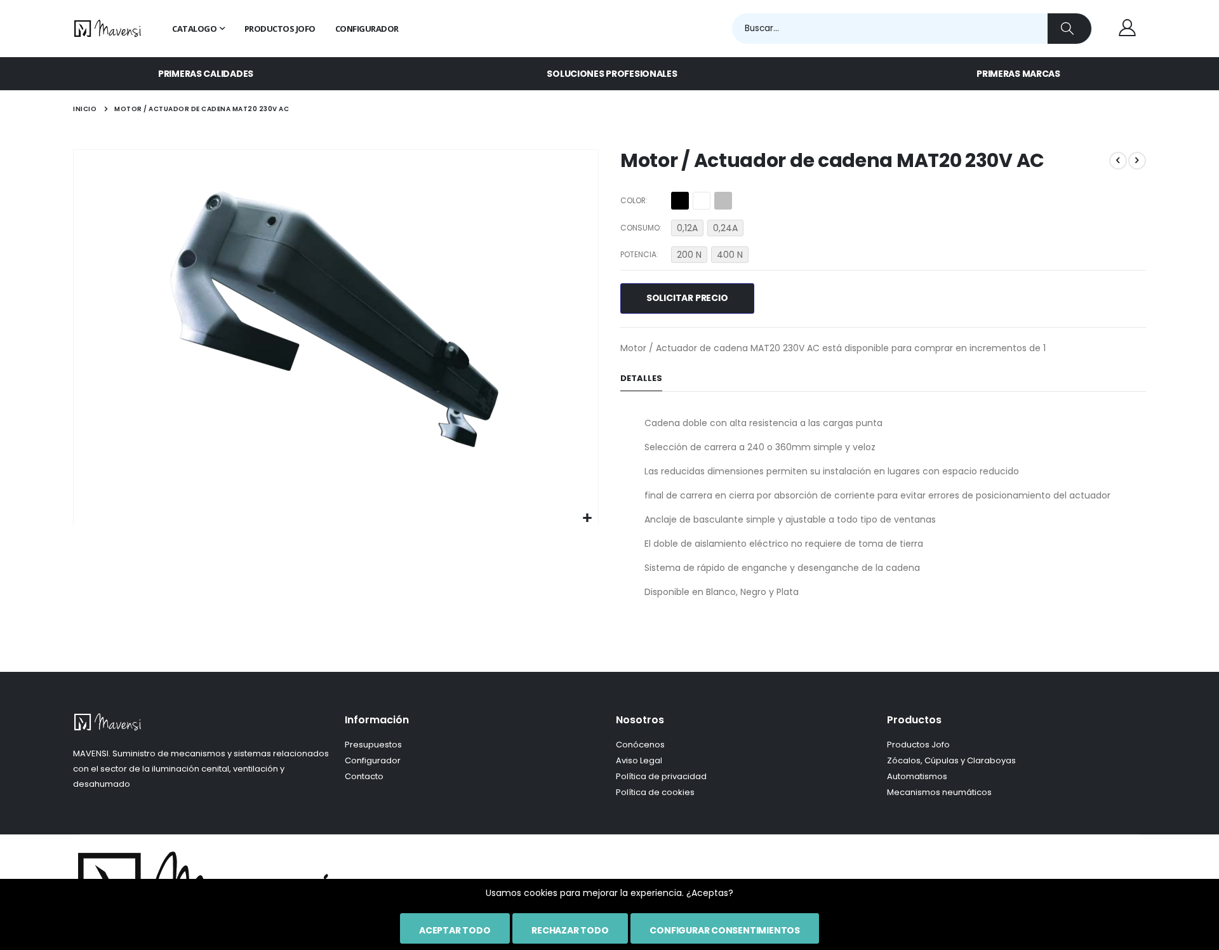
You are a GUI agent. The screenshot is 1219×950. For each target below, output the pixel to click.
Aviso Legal (639, 760)
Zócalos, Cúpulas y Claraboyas (951, 760)
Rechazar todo (569, 930)
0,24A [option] (725, 228)
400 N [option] (730, 254)
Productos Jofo (918, 745)
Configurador (373, 760)
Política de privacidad (661, 776)
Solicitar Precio (687, 297)
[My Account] (1127, 28)
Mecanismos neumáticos (939, 792)
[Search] (1069, 28)
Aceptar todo (454, 930)
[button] (587, 518)
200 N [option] (689, 254)
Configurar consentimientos (724, 930)
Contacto (364, 776)
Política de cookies (655, 792)
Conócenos (640, 745)
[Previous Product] (1118, 161)
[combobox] (912, 28)
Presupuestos (373, 745)
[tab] (641, 379)
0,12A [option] (687, 228)
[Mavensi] (108, 28)
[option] (680, 201)
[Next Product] (1137, 161)
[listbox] (703, 203)
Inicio (85, 109)
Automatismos (917, 776)
